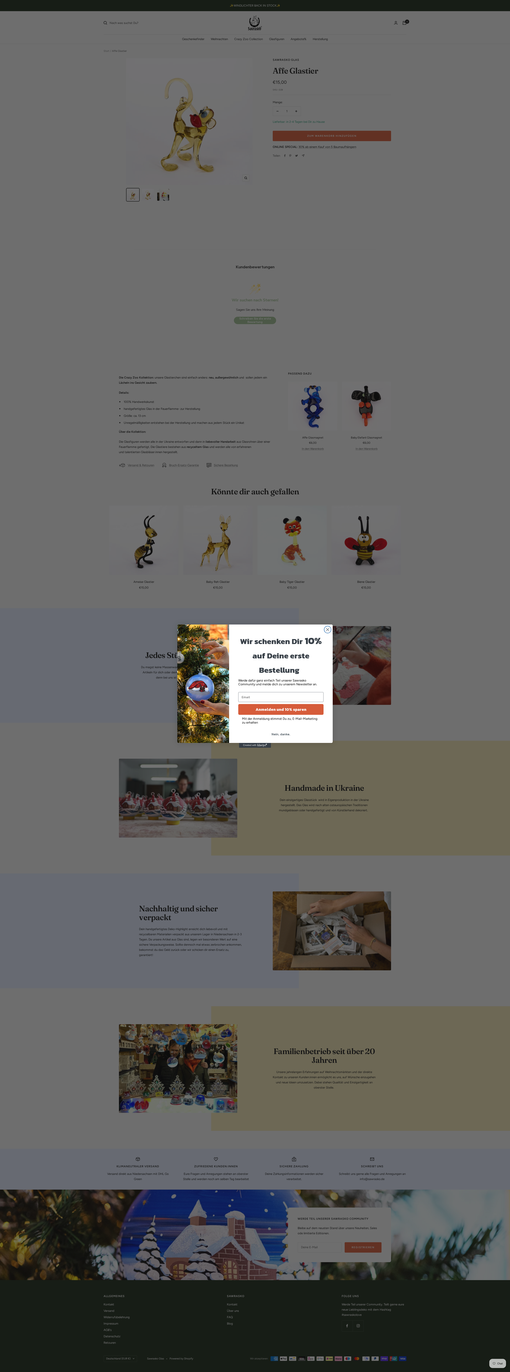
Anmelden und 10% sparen (281, 709)
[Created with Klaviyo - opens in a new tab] (255, 745)
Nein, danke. (281, 734)
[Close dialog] (327, 629)
